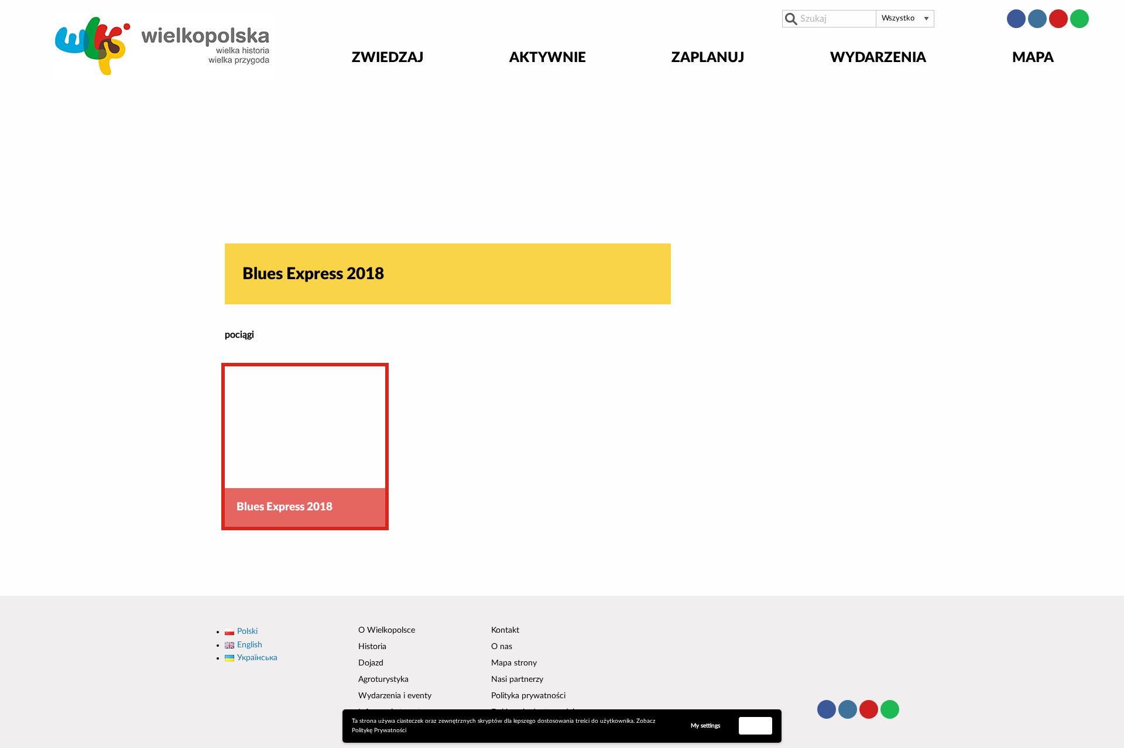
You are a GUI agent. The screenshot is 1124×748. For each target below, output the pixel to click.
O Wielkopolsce (386, 630)
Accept (755, 725)
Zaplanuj (707, 59)
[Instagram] (1037, 18)
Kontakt (505, 630)
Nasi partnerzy (517, 679)
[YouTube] (1058, 18)
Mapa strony (514, 663)
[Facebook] (1016, 18)
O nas (501, 647)
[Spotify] (1079, 18)
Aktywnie (547, 59)
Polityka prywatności (528, 696)
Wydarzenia (878, 59)
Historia (372, 647)
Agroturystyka (383, 679)
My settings (705, 726)
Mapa (1033, 59)
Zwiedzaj (387, 59)
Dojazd (370, 663)
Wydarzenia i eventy (394, 696)
